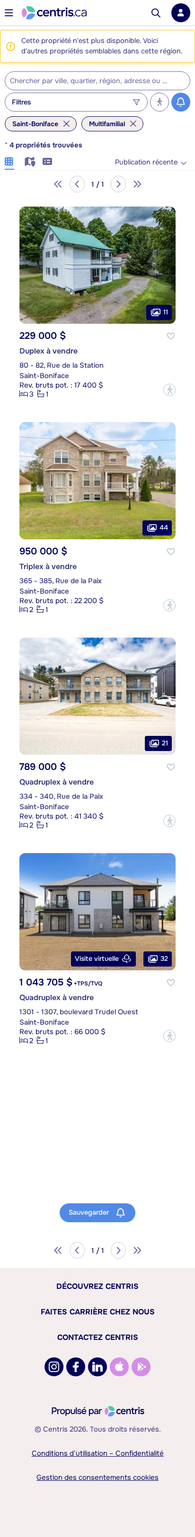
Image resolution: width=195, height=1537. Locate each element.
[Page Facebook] (75, 1366)
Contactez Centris (97, 1337)
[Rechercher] (156, 13)
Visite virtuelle (97, 958)
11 (165, 312)
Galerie (9, 160)
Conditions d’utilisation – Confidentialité (98, 1453)
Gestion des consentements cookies (97, 1477)
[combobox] (97, 80)
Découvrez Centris (97, 1286)
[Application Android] (141, 1366)
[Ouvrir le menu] (9, 12)
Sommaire (47, 160)
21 (165, 742)
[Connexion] (180, 12)
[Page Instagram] (53, 1366)
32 (164, 958)
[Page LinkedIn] (97, 1366)
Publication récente (146, 162)
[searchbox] (91, 81)
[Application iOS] (119, 1366)
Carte (28, 160)
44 (164, 527)
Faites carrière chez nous (98, 1312)
